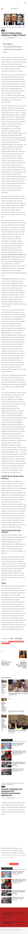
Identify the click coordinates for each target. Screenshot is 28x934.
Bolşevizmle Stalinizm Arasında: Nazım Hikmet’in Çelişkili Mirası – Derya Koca (19, 763)
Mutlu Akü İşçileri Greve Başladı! (16, 711)
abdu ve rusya (11, 641)
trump (22, 641)
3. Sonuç (5, 52)
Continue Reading (14, 864)
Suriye (19, 641)
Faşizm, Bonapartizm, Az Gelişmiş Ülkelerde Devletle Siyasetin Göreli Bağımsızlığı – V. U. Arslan (19, 752)
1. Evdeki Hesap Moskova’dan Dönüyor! (12, 46)
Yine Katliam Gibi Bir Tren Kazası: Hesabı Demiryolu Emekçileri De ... (4, 723)
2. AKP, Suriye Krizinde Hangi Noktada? (12, 49)
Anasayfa (3, 27)
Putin (16, 641)
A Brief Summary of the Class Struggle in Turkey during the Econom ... (4, 706)
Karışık (7, 27)
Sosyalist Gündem (11, 37)
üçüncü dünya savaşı (6, 643)
